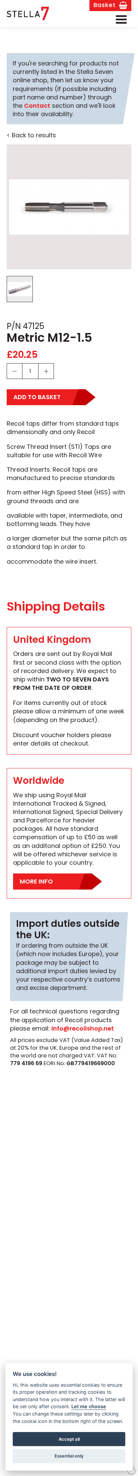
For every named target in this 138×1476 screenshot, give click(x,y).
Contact (37, 105)
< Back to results (31, 135)
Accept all (69, 1439)
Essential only (69, 1456)
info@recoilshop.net (82, 1028)
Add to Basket (37, 397)
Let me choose (88, 1406)
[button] (121, 19)
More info (36, 881)
